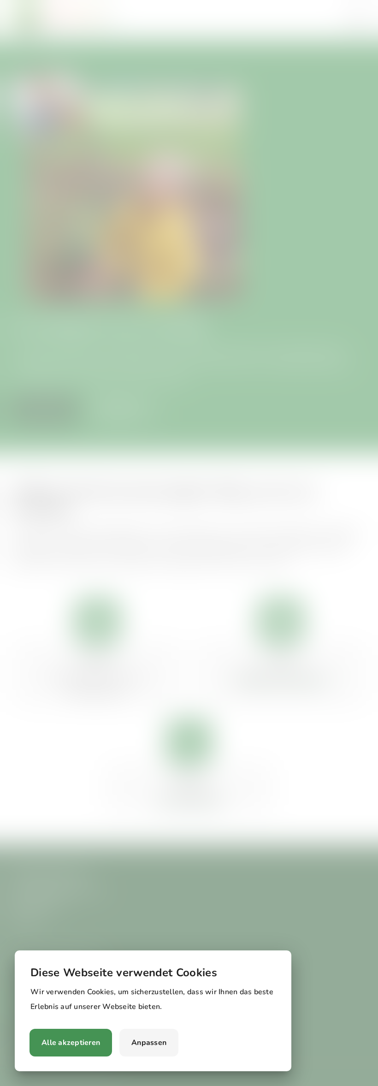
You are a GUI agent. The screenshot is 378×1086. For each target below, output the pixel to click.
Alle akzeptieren (70, 1043)
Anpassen (148, 1043)
